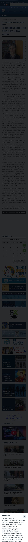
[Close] (24, 516)
